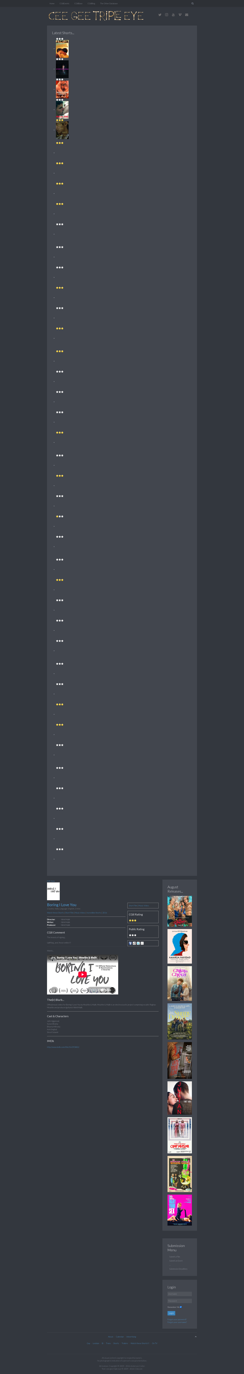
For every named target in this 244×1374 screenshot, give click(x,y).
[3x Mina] (62, 546)
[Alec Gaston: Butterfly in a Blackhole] (62, 69)
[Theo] (62, 859)
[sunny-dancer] (179, 1021)
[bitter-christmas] (179, 946)
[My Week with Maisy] (62, 173)
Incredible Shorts (94, 913)
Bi (102, 1343)
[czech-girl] (179, 983)
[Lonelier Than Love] (62, 610)
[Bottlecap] (62, 694)
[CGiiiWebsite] (173, 15)
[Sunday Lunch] (62, 297)
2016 (104, 913)
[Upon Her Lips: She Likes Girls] (62, 277)
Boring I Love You (61, 904)
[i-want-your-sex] (179, 1210)
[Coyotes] (62, 318)
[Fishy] (62, 465)
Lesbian (96, 1343)
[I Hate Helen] (62, 734)
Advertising (131, 1337)
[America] (62, 361)
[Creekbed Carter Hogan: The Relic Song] (62, 755)
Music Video (144, 905)
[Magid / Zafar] (62, 338)
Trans (108, 1343)
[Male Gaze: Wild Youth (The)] (62, 798)
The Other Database (109, 3)
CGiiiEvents (64, 3)
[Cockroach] (62, 153)
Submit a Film (174, 1256)
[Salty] (62, 839)
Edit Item (51, 881)
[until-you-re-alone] (179, 1060)
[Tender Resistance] (62, 234)
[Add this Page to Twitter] (138, 943)
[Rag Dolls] (62, 714)
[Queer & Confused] (62, 506)
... (170, 1265)
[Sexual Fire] (62, 109)
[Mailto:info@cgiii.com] (187, 15)
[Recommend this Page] (142, 943)
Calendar (120, 1337)
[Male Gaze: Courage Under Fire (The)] (62, 49)
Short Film (133, 905)
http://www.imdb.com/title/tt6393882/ (63, 1047)
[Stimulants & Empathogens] (62, 193)
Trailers (125, 1343)
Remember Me (173, 1307)
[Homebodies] (62, 778)
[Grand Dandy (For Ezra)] (62, 818)
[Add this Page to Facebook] (130, 943)
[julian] (179, 1097)
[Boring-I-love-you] (53, 891)
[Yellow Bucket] (62, 485)
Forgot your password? (176, 1319)
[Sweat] (62, 569)
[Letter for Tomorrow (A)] (62, 630)
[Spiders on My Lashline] (62, 651)
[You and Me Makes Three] (62, 442)
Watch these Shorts (55, 913)
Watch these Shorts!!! (140, 1343)
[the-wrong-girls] (179, 1174)
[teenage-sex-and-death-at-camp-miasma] (179, 1135)
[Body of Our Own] (62, 422)
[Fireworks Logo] (96, 15)
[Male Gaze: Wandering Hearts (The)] (62, 89)
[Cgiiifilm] (160, 15)
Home (52, 3)
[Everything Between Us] (62, 402)
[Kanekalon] (62, 673)
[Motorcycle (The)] (62, 381)
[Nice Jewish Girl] (62, 590)
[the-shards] (179, 911)
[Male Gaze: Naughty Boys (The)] (62, 257)
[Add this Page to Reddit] (134, 943)
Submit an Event (176, 1261)
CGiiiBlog (91, 3)
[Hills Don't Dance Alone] (62, 130)
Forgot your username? (177, 1322)
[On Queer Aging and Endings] (62, 526)
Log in (171, 1313)
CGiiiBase (78, 3)
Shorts (116, 1343)
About (110, 1337)
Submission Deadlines (178, 1269)
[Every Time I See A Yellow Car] (62, 214)
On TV (154, 1343)
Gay (88, 1343)
